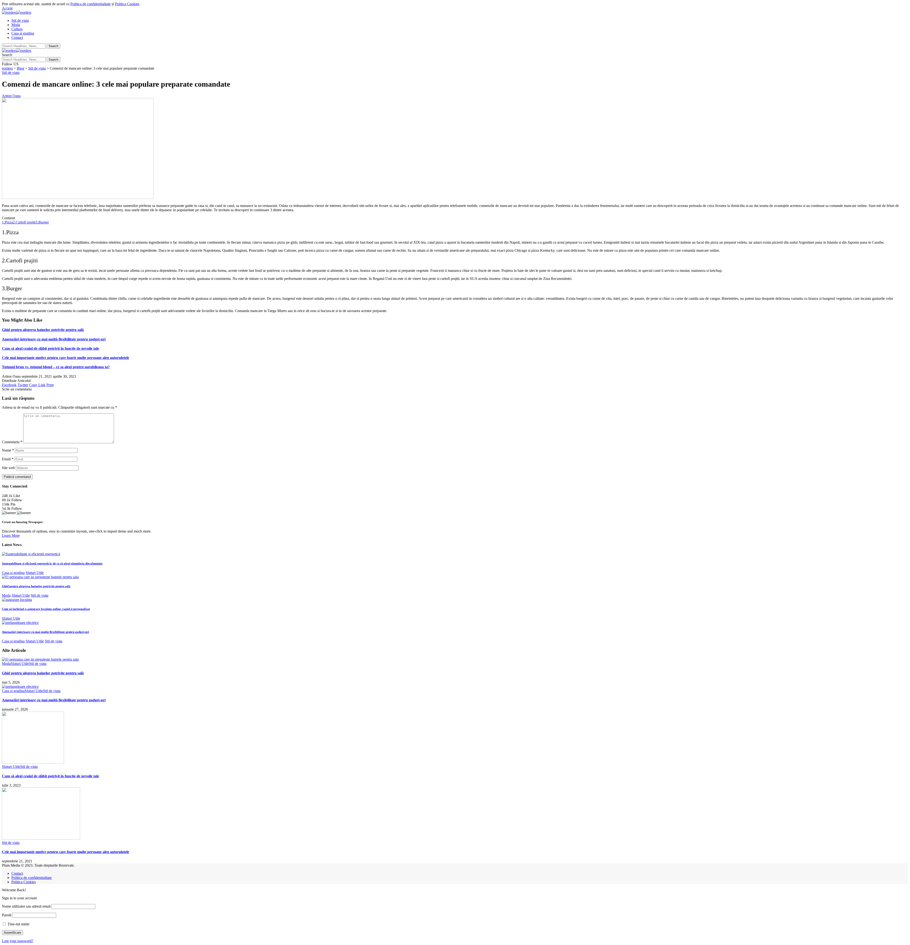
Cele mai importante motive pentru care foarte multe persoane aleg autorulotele (65, 358)
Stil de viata (10, 73)
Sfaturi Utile (35, 573)
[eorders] (16, 12)
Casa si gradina (13, 573)
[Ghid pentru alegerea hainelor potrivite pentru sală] (40, 577)
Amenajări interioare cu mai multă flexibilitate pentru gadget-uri (53, 339)
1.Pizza (7, 222)
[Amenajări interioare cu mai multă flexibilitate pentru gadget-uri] (20, 623)
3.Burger (42, 222)
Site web (8, 468)
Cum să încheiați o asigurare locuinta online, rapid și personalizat (46, 609)
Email (8, 459)
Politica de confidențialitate (90, 4)
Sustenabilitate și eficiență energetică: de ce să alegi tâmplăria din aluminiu (52, 563)
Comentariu (12, 442)
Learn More (11, 535)
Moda (6, 595)
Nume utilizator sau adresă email (26, 906)
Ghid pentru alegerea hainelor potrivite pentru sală (43, 330)
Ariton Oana (11, 96)
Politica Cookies (127, 4)
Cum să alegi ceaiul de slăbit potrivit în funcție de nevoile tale (50, 348)
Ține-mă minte (18, 924)
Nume (8, 450)
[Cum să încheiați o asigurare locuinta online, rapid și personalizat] (17, 600)
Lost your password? (17, 941)
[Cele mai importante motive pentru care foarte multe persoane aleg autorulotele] (41, 838)
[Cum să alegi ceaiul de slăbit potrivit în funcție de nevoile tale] (33, 762)
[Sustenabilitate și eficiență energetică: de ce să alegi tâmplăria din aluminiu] (31, 554)
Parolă (6, 915)
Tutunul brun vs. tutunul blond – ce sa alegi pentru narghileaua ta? (56, 367)
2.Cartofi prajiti (24, 222)
